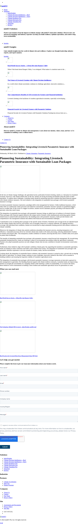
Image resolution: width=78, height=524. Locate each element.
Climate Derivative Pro (11, 465)
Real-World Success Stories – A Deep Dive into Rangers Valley (28, 65)
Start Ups (6, 483)
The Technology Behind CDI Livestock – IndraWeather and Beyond (18, 327)
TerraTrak (7, 469)
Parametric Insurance (44, 153)
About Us (7, 492)
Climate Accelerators (10, 482)
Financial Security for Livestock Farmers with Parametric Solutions (29, 109)
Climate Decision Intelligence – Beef (15, 460)
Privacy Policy (8, 497)
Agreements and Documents (12, 505)
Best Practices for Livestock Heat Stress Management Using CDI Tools (19, 356)
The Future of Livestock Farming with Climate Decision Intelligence (29, 80)
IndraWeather (8, 458)
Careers (6, 494)
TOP (1, 523)
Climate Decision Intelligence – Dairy (15, 462)
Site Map (6, 508)
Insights (6, 56)
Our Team (7, 496)
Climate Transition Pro (10, 467)
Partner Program (9, 485)
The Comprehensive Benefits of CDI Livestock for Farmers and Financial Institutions (35, 95)
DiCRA (6, 470)
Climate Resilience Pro (11, 463)
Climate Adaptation (31, 153)
